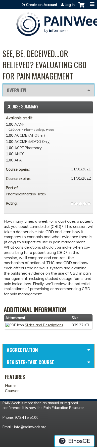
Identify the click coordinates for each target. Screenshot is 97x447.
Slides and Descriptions (44, 325)
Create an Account (41, 4)
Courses (12, 390)
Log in (70, 4)
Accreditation (22, 349)
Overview (16, 90)
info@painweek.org (30, 427)
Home (10, 385)
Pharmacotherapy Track (26, 194)
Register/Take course (30, 362)
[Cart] (81, 7)
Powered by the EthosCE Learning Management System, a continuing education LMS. (74, 441)
